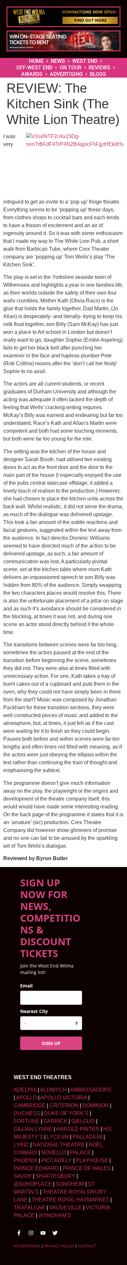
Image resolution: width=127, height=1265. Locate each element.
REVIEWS (99, 67)
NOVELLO (53, 1152)
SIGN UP (51, 1043)
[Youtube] (43, 1233)
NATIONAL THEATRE (59, 1145)
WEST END (84, 61)
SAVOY (23, 1176)
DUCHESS (27, 1113)
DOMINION (95, 1105)
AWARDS (32, 74)
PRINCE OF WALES (87, 1168)
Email (26, 986)
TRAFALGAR (29, 1207)
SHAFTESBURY (55, 1176)
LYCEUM (58, 1137)
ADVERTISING (66, 74)
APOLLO (26, 1097)
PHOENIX (25, 1160)
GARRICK (55, 1121)
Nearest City (34, 1011)
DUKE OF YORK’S (66, 1113)
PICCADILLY (56, 1160)
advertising (27, 1246)
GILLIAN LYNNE (33, 1129)
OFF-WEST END (34, 67)
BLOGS (98, 74)
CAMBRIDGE (30, 1105)
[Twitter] (55, 1233)
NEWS (58, 61)
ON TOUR (70, 67)
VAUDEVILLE (65, 1207)
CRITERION (63, 1105)
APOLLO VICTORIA (63, 1097)
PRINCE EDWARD (36, 1168)
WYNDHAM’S (54, 1215)
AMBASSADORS (90, 1090)
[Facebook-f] (19, 1233)
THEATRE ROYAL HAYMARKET (70, 1199)
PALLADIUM (87, 1137)
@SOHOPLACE (33, 1184)
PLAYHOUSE (92, 1160)
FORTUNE (26, 1121)
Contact (87, 1246)
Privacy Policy (59, 1246)
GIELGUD (83, 1121)
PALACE (80, 1152)
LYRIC (21, 1145)
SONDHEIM (70, 1184)
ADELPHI (25, 1090)
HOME (36, 61)
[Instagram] (31, 1233)
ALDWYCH (53, 1090)
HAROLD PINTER (77, 1129)
